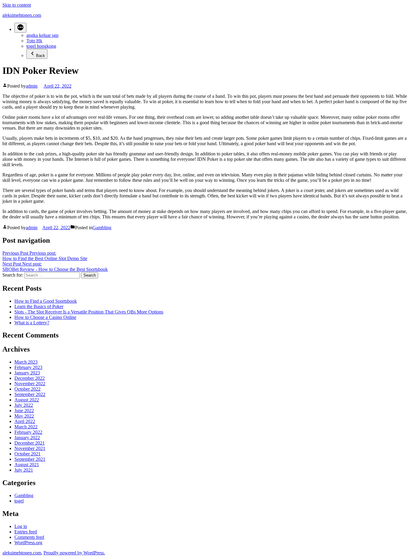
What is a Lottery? (31, 322)
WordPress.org (28, 542)
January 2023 (27, 372)
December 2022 (29, 378)
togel (19, 500)
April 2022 (24, 421)
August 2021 (26, 464)
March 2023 (26, 361)
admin (32, 85)
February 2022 (28, 432)
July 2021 (23, 469)
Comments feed (29, 537)
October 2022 (27, 389)
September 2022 (29, 394)
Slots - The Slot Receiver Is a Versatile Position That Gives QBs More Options (88, 311)
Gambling (101, 227)
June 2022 (24, 410)
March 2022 (26, 426)
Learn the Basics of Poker (38, 306)
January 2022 (27, 437)
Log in (20, 526)
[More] (20, 28)
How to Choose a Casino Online (45, 317)
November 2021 (29, 448)
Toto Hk (34, 40)
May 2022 (24, 415)
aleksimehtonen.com (21, 15)
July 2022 (23, 405)
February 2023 (28, 367)
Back (40, 55)
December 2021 (29, 443)
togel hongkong (41, 46)
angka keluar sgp (42, 35)
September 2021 (29, 459)
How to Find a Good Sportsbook (45, 301)
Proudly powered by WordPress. (74, 552)
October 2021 (27, 453)
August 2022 (26, 399)
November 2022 (29, 383)
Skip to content (16, 5)
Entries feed (25, 531)
